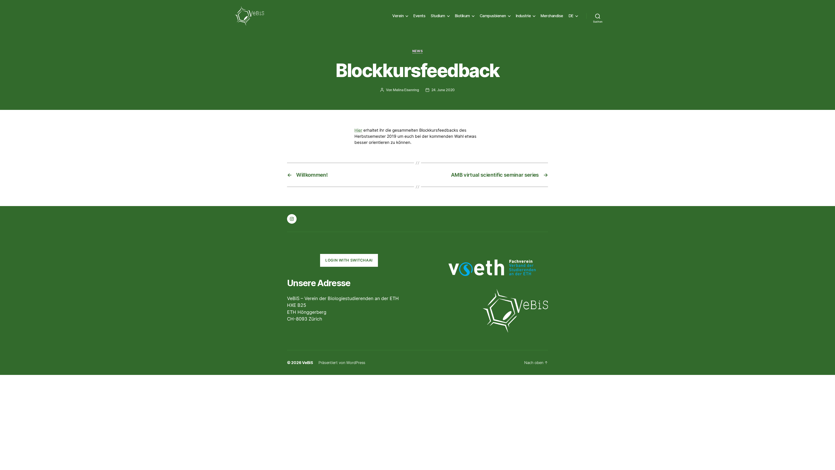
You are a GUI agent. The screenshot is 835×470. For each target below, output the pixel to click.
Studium (438, 15)
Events (419, 15)
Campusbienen (493, 15)
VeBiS (307, 362)
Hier (358, 130)
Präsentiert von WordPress (341, 362)
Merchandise (552, 15)
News (417, 51)
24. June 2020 (443, 90)
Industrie (523, 15)
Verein (398, 15)
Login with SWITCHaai (348, 260)
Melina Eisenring (406, 90)
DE (571, 15)
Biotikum (462, 15)
